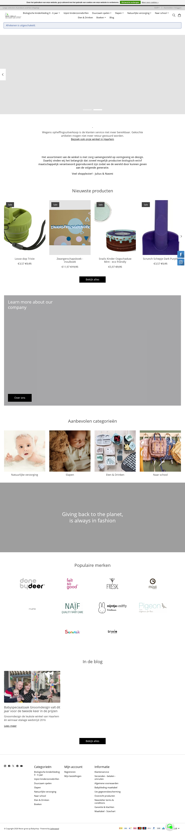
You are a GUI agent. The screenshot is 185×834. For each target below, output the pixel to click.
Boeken (38, 804)
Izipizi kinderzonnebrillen (76, 13)
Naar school (160, 474)
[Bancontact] (130, 828)
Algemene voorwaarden (106, 783)
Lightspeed (54, 828)
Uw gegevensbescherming (108, 791)
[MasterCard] (139, 828)
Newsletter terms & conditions (104, 801)
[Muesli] (153, 584)
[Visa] (125, 828)
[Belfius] (149, 828)
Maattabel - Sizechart (105, 811)
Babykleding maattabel (106, 787)
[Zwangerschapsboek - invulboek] (70, 227)
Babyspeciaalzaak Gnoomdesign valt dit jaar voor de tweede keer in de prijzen (32, 709)
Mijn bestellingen (72, 776)
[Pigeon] (153, 608)
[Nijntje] (113, 608)
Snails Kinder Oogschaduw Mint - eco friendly (115, 260)
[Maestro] (144, 828)
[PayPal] (154, 828)
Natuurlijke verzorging (24, 474)
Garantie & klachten (104, 807)
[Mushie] (32, 608)
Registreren (70, 771)
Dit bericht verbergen (130, 2)
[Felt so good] (72, 584)
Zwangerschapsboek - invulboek (70, 260)
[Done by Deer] (32, 584)
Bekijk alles (92, 279)
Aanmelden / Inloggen (172, 7)
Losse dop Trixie (25, 259)
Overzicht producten (105, 795)
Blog (112, 17)
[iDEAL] (121, 828)
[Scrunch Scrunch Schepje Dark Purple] (160, 227)
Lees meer (10, 726)
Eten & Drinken (85, 17)
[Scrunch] (72, 632)
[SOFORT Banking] (135, 828)
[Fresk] (113, 584)
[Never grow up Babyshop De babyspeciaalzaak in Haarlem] (12, 15)
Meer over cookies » (150, 2)
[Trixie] (113, 632)
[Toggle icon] (174, 15)
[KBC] (163, 828)
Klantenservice (102, 771)
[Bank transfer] (159, 828)
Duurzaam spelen (43, 783)
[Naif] (72, 608)
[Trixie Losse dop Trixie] (24, 227)
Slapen (70, 474)
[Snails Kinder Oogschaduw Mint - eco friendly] (115, 227)
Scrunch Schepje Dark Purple (160, 259)
